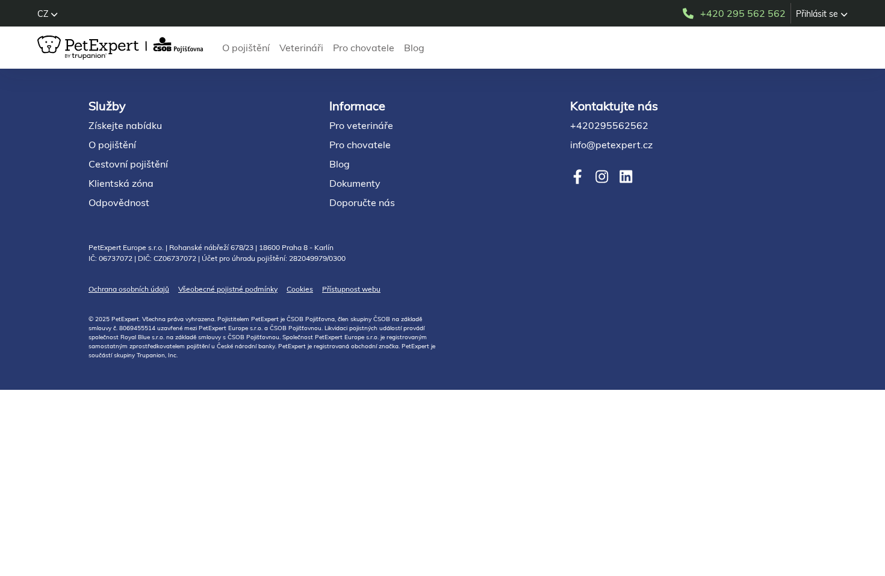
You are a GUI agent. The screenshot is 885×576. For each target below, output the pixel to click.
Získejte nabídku (125, 125)
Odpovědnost (118, 202)
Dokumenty (354, 183)
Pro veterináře (361, 125)
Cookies (300, 288)
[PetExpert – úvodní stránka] (122, 48)
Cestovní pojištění (128, 164)
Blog (414, 48)
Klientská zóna (121, 183)
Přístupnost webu (351, 288)
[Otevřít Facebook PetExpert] (577, 176)
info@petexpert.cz (611, 145)
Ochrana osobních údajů (128, 288)
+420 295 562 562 (743, 13)
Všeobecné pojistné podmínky (228, 288)
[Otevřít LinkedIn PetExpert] (625, 176)
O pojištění (246, 48)
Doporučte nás (362, 202)
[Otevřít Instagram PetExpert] (601, 176)
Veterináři (301, 48)
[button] (47, 13)
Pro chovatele (363, 48)
